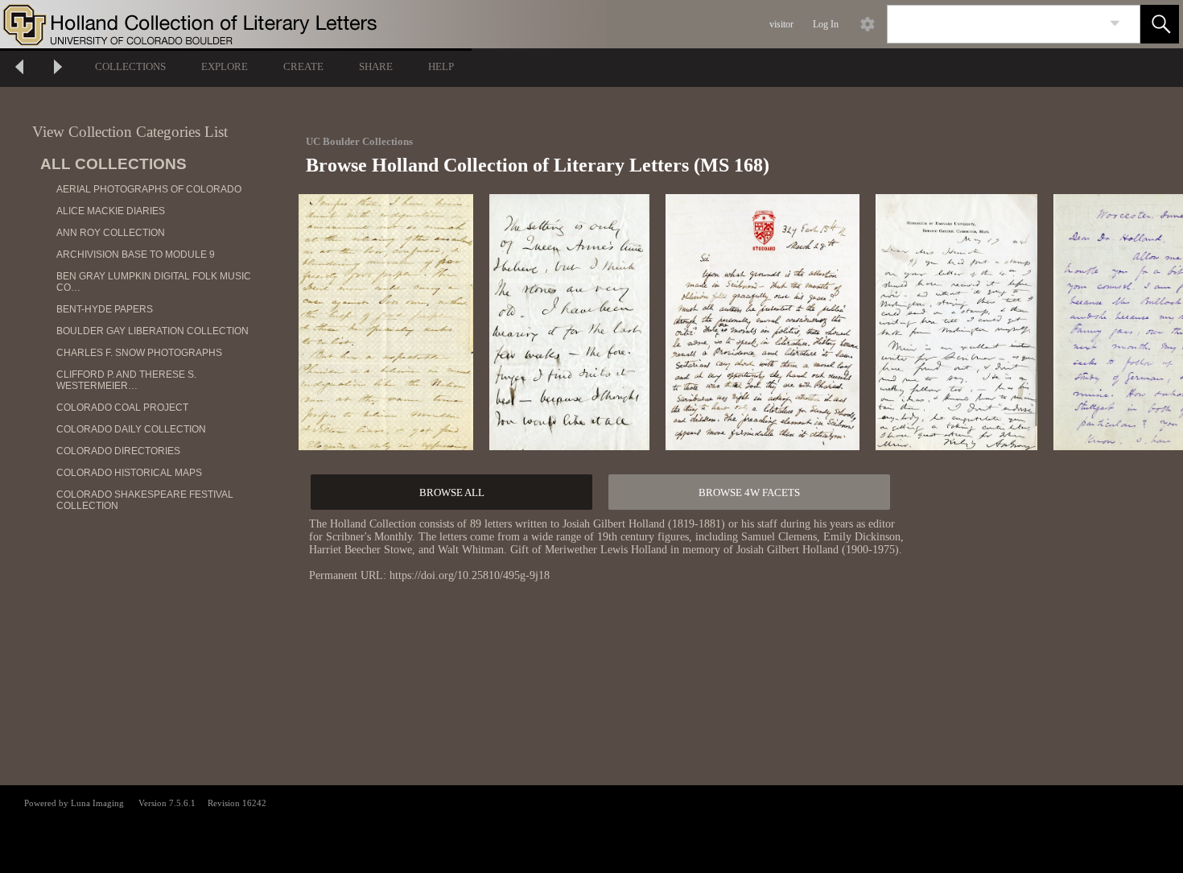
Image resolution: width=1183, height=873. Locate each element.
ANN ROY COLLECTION (110, 232)
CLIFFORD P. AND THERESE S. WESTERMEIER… (126, 380)
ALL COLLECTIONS (113, 163)
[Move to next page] (58, 68)
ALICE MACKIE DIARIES (110, 211)
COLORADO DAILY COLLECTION (131, 429)
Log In (826, 24)
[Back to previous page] (19, 68)
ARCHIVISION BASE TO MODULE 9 (135, 254)
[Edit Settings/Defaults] (867, 24)
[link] (1115, 24)
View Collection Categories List (130, 131)
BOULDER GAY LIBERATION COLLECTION (152, 331)
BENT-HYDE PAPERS (104, 309)
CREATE (303, 66)
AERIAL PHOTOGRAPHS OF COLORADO (148, 189)
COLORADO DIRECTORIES (118, 451)
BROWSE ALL (451, 492)
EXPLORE (224, 66)
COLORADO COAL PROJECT (122, 407)
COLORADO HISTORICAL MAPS (129, 472)
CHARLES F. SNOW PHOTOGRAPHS (139, 352)
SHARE (376, 66)
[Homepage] (303, 24)
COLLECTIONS (130, 66)
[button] (1159, 24)
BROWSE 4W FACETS (749, 492)
